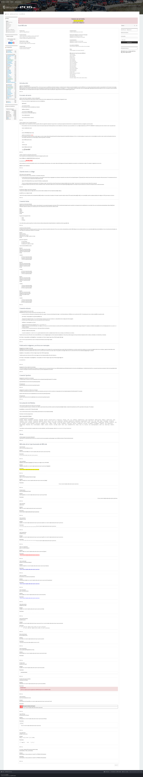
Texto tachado (72, 58)
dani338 (9, 71)
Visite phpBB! (36, 318)
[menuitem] (12, 2)
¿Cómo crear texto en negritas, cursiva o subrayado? (29, 35)
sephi (9, 57)
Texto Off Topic (72, 75)
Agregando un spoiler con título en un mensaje (78, 42)
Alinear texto (72, 56)
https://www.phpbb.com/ (41, 324)
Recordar (123, 39)
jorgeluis (9, 66)
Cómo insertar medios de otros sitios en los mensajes (80, 46)
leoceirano (9, 77)
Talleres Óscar (10, 87)
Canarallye (10, 85)
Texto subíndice (72, 60)
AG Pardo (9, 92)
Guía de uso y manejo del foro (129, 51)
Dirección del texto (73, 69)
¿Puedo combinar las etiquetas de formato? (27, 38)
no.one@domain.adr (33, 332)
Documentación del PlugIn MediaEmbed (64, 428)
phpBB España (13, 775)
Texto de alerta (72, 74)
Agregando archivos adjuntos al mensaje (77, 37)
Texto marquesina (73, 70)
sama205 (9, 51)
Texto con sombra (73, 64)
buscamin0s (10, 93)
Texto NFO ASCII (73, 76)
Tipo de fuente (72, 54)
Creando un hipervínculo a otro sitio (76, 31)
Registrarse (129, 29)
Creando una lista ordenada (24, 48)
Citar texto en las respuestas (24, 42)
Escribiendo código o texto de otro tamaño (27, 43)
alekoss (8, 112)
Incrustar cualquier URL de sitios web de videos (78, 77)
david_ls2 (9, 76)
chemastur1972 (10, 95)
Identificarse (123, 29)
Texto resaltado (73, 55)
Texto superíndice (73, 61)
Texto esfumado (73, 66)
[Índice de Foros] (19, 7)
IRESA (8, 111)
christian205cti (10, 86)
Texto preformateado (74, 68)
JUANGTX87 (10, 84)
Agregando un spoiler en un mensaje (76, 41)
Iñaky (8, 68)
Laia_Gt (9, 90)
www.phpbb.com (113, 325)
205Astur (9, 94)
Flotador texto (72, 57)
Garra (9, 75)
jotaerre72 (9, 116)
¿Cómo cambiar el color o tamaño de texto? (27, 37)
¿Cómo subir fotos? (126, 52)
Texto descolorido (73, 67)
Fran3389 (9, 114)
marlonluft (9, 115)
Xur (8, 74)
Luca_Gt (9, 91)
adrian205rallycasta (11, 98)
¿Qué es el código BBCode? (24, 31)
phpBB (6, 774)
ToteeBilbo (10, 62)
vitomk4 (9, 56)
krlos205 (9, 73)
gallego (9, 64)
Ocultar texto (72, 71)
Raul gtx (9, 58)
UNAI (8, 67)
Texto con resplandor (74, 62)
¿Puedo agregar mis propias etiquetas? (77, 50)
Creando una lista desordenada (25, 47)
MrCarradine (10, 63)
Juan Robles (10, 52)
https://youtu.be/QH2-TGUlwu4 (25, 416)
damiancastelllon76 (11, 82)
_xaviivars (10, 88)
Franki (8, 113)
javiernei (9, 81)
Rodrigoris (10, 72)
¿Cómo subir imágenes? (78, 22)
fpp (8, 117)
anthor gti (9, 65)
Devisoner (9, 96)
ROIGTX (9, 80)
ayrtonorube (10, 61)
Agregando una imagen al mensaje (76, 35)
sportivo (9, 102)
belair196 (9, 119)
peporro (9, 101)
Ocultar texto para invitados (75, 73)
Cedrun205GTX (10, 60)
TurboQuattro (10, 78)
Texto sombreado (73, 63)
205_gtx (9, 70)
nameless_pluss (11, 55)
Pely (8, 97)
